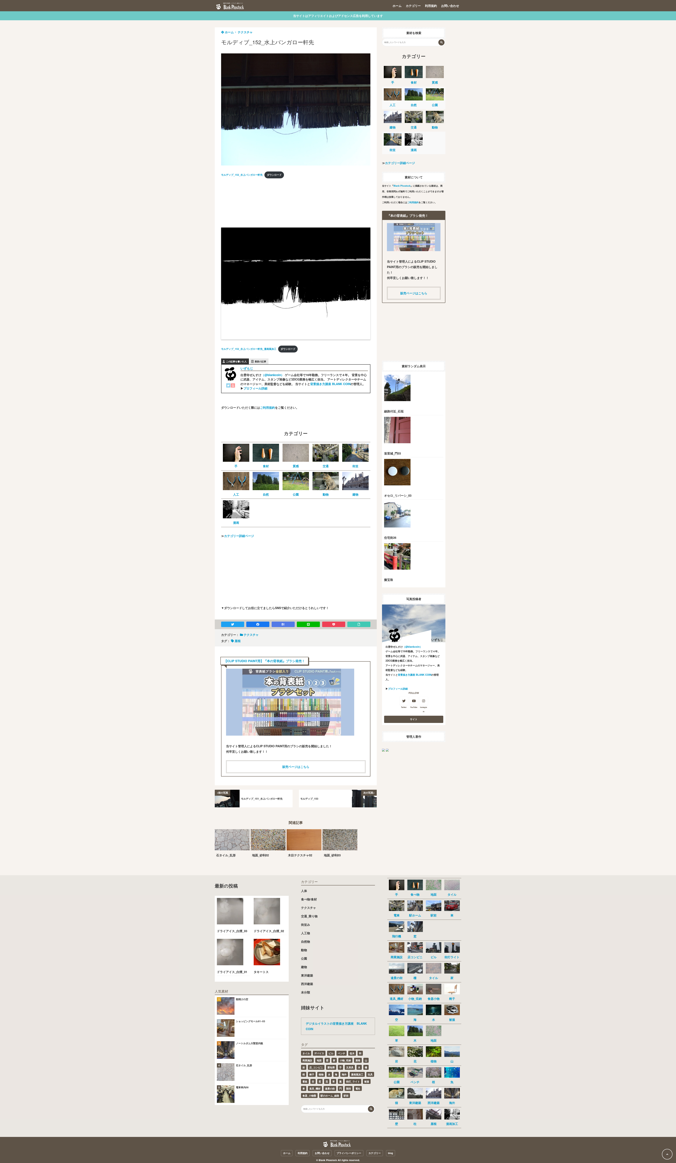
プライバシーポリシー (349, 1153)
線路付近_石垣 (394, 411)
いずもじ (246, 368)
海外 (344, 1074)
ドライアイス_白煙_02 (269, 931)
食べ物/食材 (309, 899)
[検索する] (441, 42)
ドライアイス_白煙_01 (232, 972)
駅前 (346, 1095)
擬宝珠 (388, 580)
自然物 (305, 941)
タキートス (261, 972)
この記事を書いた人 (236, 361)
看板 (304, 1081)
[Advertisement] (247, 204)
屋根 (238, 641)
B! (283, 624)
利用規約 (431, 6)
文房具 (349, 1067)
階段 (348, 1088)
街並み (305, 924)
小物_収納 (345, 1060)
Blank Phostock (402, 185)
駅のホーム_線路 (330, 1095)
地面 (319, 1060)
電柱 (357, 1088)
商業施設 (307, 1060)
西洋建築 (307, 984)
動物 (304, 950)
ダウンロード (274, 174)
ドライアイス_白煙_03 (232, 931)
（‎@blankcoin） (272, 375)
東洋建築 (307, 975)
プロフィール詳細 (255, 388)
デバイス (319, 1053)
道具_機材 (315, 1088)
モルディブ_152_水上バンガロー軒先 (242, 174)
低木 (352, 1053)
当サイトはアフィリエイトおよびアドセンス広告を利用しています (338, 16)
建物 (304, 967)
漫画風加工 (357, 1074)
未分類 (305, 992)
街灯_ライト (353, 1081)
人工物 (305, 933)
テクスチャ (245, 32)
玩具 (370, 1074)
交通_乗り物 (309, 916)
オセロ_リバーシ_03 (397, 495)
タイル (306, 1053)
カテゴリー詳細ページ (239, 536)
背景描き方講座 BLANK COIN (330, 384)
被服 (366, 1081)
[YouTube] (233, 386)
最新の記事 (260, 361)
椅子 (311, 1074)
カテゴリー (413, 6)
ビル (330, 1053)
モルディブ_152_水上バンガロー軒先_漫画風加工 (248, 349)
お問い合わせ (450, 6)
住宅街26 (390, 537)
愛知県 (331, 1067)
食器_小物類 (309, 1095)
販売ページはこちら (295, 767)
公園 (304, 958)
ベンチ (341, 1053)
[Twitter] (228, 386)
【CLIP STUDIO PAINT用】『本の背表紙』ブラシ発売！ (264, 661)
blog (390, 1153)
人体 (304, 891)
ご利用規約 (267, 407)
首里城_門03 (392, 453)
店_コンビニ (316, 1067)
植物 (321, 1074)
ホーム (397, 6)
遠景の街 (330, 1088)
